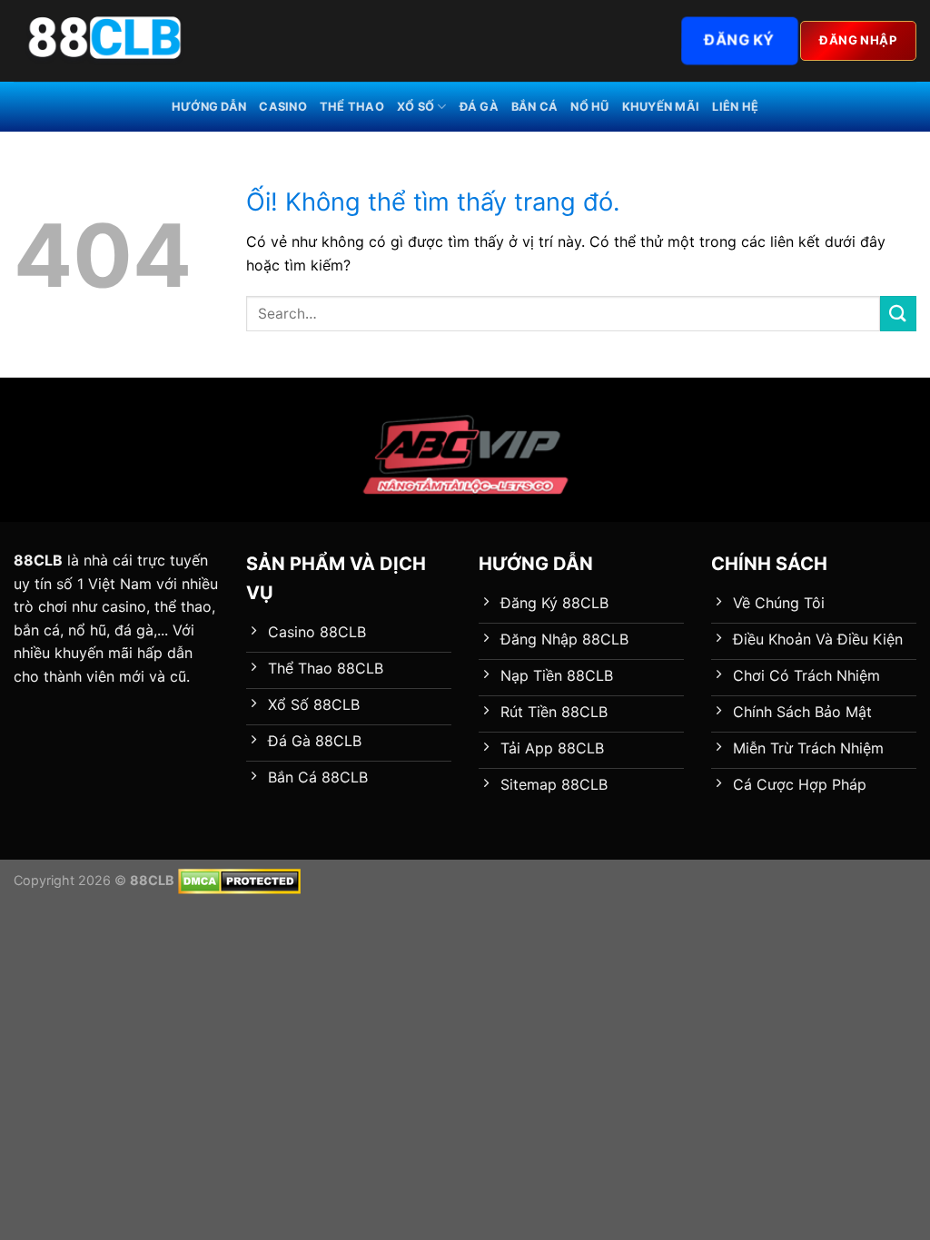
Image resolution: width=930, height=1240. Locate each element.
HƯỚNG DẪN (209, 106)
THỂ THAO (352, 106)
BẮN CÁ (535, 106)
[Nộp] (898, 313)
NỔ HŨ (589, 106)
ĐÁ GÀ (479, 106)
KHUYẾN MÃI (661, 106)
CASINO (283, 106)
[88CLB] (104, 41)
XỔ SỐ (415, 106)
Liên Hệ (735, 106)
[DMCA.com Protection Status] (239, 880)
